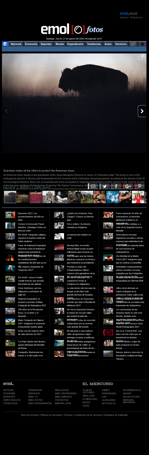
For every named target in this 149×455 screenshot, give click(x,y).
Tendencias (94, 44)
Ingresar (124, 17)
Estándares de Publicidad (115, 415)
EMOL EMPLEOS (63, 397)
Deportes (46, 44)
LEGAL (86, 405)
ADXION (127, 393)
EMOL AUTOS (62, 390)
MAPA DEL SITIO (63, 403)
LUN (104, 397)
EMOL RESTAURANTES (40, 403)
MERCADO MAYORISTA (129, 401)
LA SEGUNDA (108, 400)
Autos (108, 44)
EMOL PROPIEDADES (66, 393)
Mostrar (74, 5)
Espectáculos (75, 44)
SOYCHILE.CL (109, 403)
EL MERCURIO (90, 399)
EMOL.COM (88, 396)
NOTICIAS (8, 390)
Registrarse (136, 17)
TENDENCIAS (35, 390)
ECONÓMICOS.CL (132, 390)
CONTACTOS (61, 400)
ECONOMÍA (9, 393)
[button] (141, 58)
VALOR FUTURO (131, 397)
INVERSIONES (109, 393)
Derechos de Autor (30, 415)
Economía (31, 44)
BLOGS (86, 402)
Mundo (60, 44)
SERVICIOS (34, 393)
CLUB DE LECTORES (88, 391)
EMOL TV (33, 397)
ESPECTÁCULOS (11, 400)
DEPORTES (9, 397)
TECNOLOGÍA (10, 403)
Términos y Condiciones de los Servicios (82, 415)
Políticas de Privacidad (51, 415)
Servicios (120, 44)
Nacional (16, 44)
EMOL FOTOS (35, 400)
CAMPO (106, 390)
